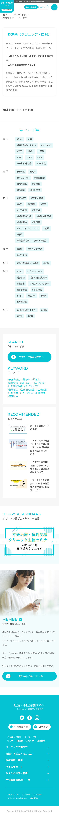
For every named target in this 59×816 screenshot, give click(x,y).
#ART (29, 157)
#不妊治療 (37, 289)
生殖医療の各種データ (18, 780)
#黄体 (30, 151)
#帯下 (19, 151)
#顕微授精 (39, 177)
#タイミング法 (35, 248)
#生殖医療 (22, 222)
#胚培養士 (22, 289)
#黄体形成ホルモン (26, 145)
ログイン (43, 7)
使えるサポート (14, 767)
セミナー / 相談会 (15, 740)
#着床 (19, 248)
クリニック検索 (14, 736)
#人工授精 (22, 210)
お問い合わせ (13, 794)
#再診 (19, 234)
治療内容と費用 (14, 760)
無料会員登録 (31, 7)
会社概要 (34, 798)
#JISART (21, 198)
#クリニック (23, 177)
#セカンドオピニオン (27, 228)
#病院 (43, 295)
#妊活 (46, 263)
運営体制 (41, 740)
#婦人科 (32, 295)
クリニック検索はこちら (31, 357)
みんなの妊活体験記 (17, 773)
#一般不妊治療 (24, 163)
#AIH (39, 157)
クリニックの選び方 (17, 747)
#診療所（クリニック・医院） (32, 240)
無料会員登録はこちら (31, 676)
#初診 (46, 228)
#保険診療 (22, 301)
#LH (30, 139)
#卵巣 (30, 316)
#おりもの (46, 145)
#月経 (33, 171)
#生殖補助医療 (44, 216)
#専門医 (36, 222)
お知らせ (30, 740)
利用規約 (37, 794)
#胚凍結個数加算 (38, 277)
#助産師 (21, 189)
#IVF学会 (41, 163)
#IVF (19, 157)
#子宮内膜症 (37, 198)
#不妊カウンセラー (39, 283)
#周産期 (32, 204)
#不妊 (19, 295)
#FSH (20, 139)
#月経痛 (21, 171)
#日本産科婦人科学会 (27, 263)
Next (56, 541)
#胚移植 (21, 277)
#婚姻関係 (22, 183)
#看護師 (36, 183)
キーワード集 (20, 14)
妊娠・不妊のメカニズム (19, 753)
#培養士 (21, 283)
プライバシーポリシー (17, 798)
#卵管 (19, 316)
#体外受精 (22, 254)
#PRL (19, 271)
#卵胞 (44, 310)
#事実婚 (36, 210)
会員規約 (26, 794)
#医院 (41, 151)
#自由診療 (35, 189)
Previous (3, 541)
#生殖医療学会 (24, 216)
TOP (5, 14)
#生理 (19, 204)
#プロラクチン (34, 271)
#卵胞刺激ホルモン (26, 310)
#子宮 (43, 204)
